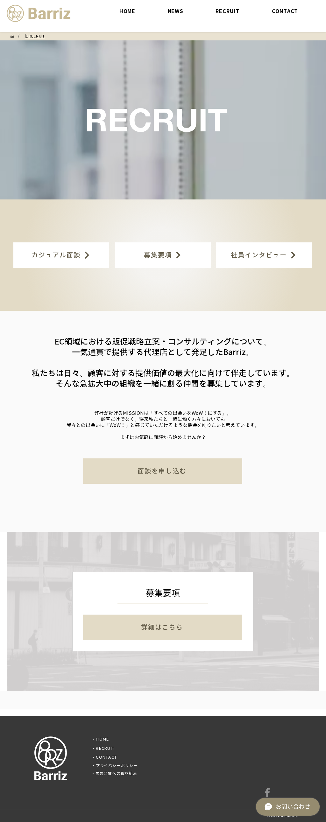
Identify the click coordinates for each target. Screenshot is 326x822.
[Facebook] (267, 792)
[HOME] (12, 36)
